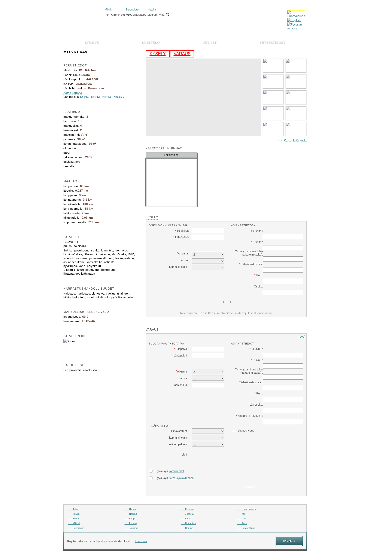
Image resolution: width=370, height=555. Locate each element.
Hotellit (152, 9)
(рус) (301, 336)
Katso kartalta (72, 93)
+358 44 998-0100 (121, 14)
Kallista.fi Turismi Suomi (82, 12)
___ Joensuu (187, 514)
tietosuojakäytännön (181, 478)
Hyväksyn (169, 471)
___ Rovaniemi (188, 523)
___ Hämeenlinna (246, 528)
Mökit (108, 9)
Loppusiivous (246, 430)
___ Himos (130, 509)
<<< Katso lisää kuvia (292, 140)
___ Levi (241, 518)
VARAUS (182, 53)
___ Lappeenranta (246, 509)
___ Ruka (242, 523)
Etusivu (92, 42)
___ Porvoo (131, 523)
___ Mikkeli (74, 523)
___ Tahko (73, 509)
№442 (95, 96)
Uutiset (210, 42)
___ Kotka (73, 518)
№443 (106, 96)
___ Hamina (187, 528)
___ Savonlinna (76, 528)
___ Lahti (185, 518)
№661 (117, 96)
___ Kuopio (130, 518)
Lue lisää (141, 541)
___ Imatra (73, 514)
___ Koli (241, 514)
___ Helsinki (131, 514)
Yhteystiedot (272, 42)
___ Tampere (131, 528)
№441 (84, 96)
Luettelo (151, 42)
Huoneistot (132, 9)
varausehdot (176, 471)
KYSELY (158, 53)
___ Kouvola (187, 509)
